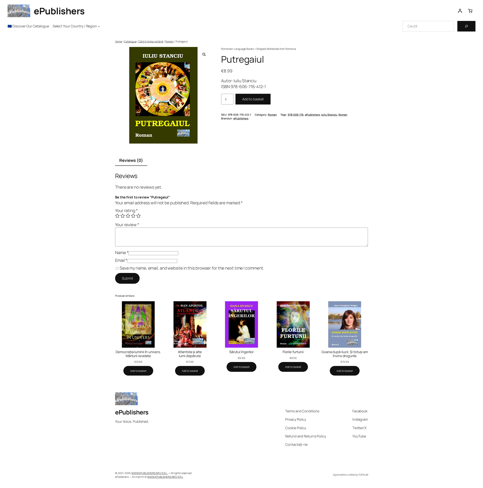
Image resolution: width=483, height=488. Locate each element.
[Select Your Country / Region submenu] (99, 26)
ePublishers (59, 11)
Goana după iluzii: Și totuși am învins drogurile (344, 354)
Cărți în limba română (150, 41)
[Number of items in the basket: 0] (470, 11)
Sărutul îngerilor (241, 352)
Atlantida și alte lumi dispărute (190, 354)
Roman (169, 41)
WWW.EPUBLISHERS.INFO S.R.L (165, 477)
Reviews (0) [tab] (131, 160)
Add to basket (253, 99)
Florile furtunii (293, 352)
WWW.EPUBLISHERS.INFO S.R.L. (149, 473)
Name (121, 252)
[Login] (460, 11)
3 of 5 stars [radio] (128, 216)
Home (118, 41)
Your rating (126, 210)
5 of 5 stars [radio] (138, 216)
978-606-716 (296, 114)
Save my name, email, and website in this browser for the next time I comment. (192, 268)
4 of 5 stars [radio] (133, 216)
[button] (204, 54)
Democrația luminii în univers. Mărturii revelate (138, 354)
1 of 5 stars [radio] (117, 216)
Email (121, 260)
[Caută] (466, 26)
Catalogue (130, 41)
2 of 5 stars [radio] (122, 216)
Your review (127, 224)
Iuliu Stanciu (329, 114)
